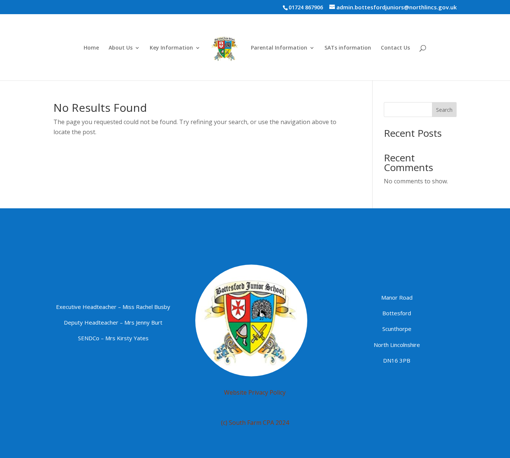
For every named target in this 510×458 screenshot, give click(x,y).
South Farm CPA (251, 422)
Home (91, 48)
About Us (121, 48)
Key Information (171, 48)
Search (444, 109)
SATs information (347, 48)
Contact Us (395, 48)
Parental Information (279, 48)
